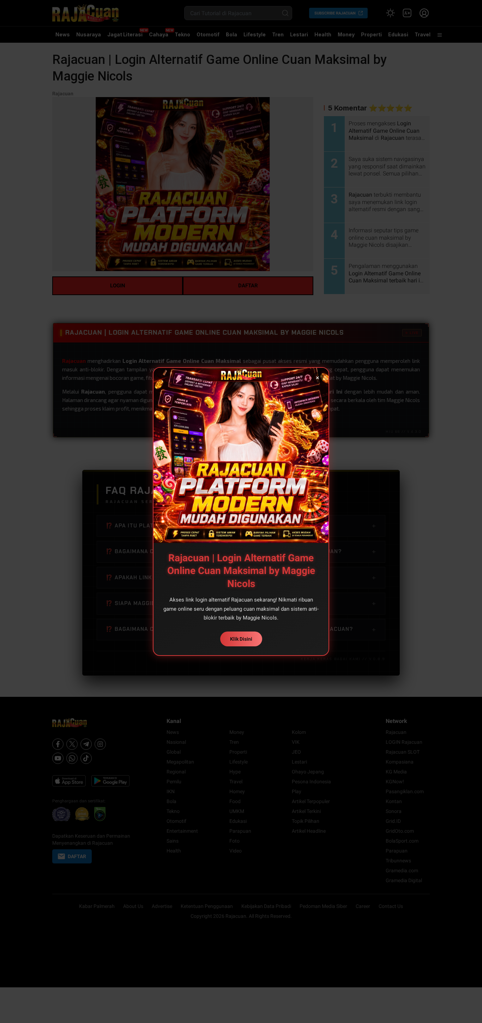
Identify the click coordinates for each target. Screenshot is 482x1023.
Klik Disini (241, 639)
